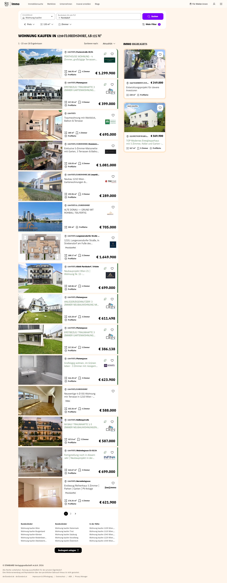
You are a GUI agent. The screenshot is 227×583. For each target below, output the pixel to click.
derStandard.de (8, 576)
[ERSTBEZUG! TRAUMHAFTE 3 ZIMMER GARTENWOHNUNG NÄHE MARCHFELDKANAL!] (67, 94)
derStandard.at (21, 576)
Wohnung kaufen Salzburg (66, 534)
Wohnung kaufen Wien (30, 528)
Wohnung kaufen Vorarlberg (66, 538)
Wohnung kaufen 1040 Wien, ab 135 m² (102, 534)
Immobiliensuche (35, 4)
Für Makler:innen (200, 4)
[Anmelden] (214, 4)
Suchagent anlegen (67, 550)
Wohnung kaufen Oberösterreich (34, 541)
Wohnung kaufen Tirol (64, 531)
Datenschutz (60, 576)
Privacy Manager (81, 576)
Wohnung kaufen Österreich (66, 541)
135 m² (46, 24)
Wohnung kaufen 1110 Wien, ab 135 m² (102, 531)
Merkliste (51, 4)
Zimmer (65, 24)
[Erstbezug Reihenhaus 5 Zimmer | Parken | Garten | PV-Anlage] (68, 492)
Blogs (97, 4)
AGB (70, 576)
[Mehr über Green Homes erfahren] (105, 54)
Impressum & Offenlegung (43, 576)
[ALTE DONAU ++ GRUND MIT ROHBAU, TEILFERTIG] (68, 216)
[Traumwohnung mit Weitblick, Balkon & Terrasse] (68, 124)
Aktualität (107, 43)
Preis (29, 24)
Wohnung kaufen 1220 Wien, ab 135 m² (102, 538)
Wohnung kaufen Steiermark (67, 528)
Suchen (154, 16)
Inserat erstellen (83, 4)
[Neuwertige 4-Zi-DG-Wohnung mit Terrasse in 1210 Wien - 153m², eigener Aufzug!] (68, 400)
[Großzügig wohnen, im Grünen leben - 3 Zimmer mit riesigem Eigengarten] (67, 370)
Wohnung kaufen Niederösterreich (34, 538)
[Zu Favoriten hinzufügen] (112, 54)
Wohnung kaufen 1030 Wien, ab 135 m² (102, 541)
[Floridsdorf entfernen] (59, 17)
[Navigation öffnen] (221, 4)
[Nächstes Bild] (57, 63)
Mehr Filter (153, 24)
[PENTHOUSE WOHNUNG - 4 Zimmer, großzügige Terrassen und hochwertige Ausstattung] (67, 63)
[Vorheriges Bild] (22, 63)
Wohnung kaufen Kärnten (31, 534)
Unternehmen (66, 4)
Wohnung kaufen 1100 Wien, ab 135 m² (102, 528)
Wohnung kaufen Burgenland (33, 531)
